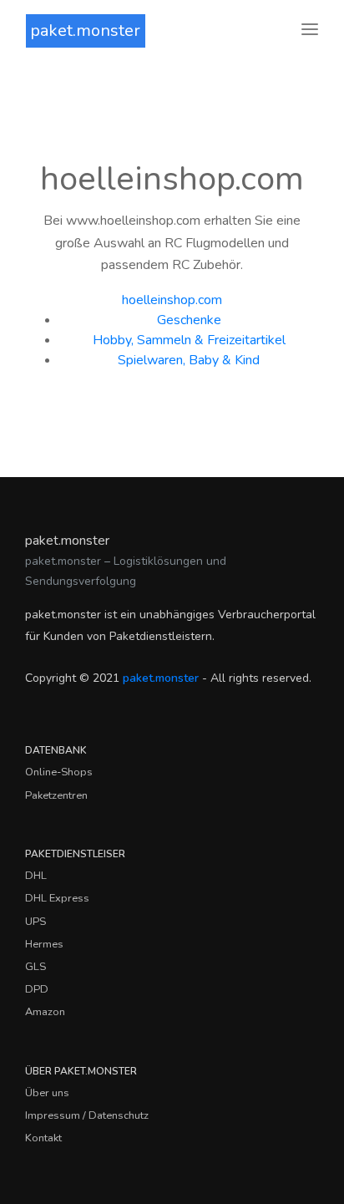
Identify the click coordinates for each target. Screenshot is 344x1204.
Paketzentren (56, 795)
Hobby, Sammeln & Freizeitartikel (189, 340)
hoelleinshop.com (172, 300)
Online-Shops (59, 772)
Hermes (44, 944)
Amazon (45, 1011)
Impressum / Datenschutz (87, 1115)
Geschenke (189, 320)
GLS (35, 966)
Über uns (47, 1092)
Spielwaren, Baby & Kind (189, 360)
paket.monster (85, 30)
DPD (36, 989)
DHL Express (57, 898)
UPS (35, 921)
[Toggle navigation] (309, 30)
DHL (36, 875)
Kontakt (43, 1138)
